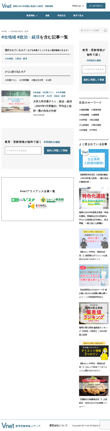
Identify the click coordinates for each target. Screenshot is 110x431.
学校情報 (85, 114)
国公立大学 (38, 80)
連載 (47, 15)
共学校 (84, 120)
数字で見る (78, 15)
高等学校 (97, 109)
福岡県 (96, 114)
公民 (49, 80)
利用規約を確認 (52, 141)
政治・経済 (22, 58)
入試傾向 (85, 125)
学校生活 (61, 15)
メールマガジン (96, 5)
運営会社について (58, 425)
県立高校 (97, 125)
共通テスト (12, 80)
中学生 (94, 130)
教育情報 (30, 15)
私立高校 (95, 120)
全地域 (10, 58)
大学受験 (25, 80)
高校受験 (85, 109)
